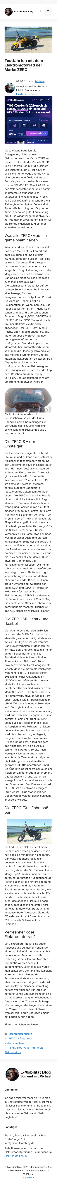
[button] (40, 11)
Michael (40, 81)
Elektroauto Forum (27, 94)
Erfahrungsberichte (20, 1033)
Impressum (28, 1177)
